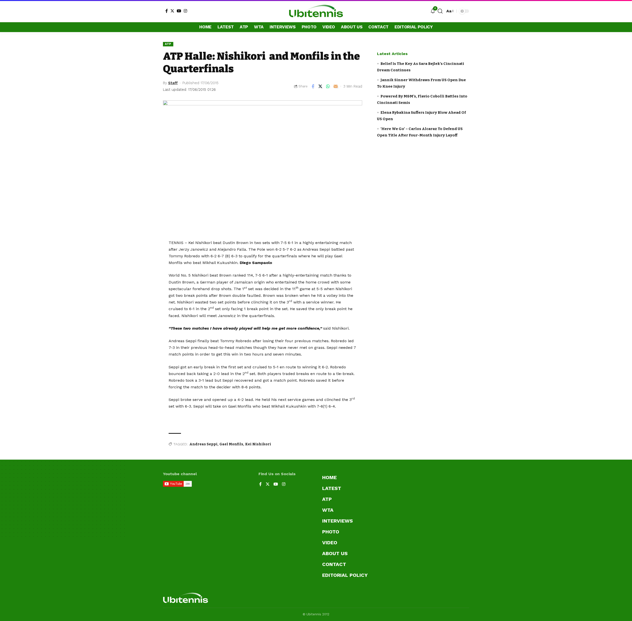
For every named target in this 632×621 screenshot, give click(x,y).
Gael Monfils (231, 444)
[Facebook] (166, 11)
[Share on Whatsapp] (328, 86)
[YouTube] (179, 11)
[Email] (335, 86)
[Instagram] (185, 11)
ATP (168, 44)
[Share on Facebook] (312, 86)
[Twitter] (172, 11)
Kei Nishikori (258, 444)
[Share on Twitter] (320, 86)
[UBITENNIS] (316, 11)
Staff (173, 83)
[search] (440, 11)
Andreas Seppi (203, 444)
